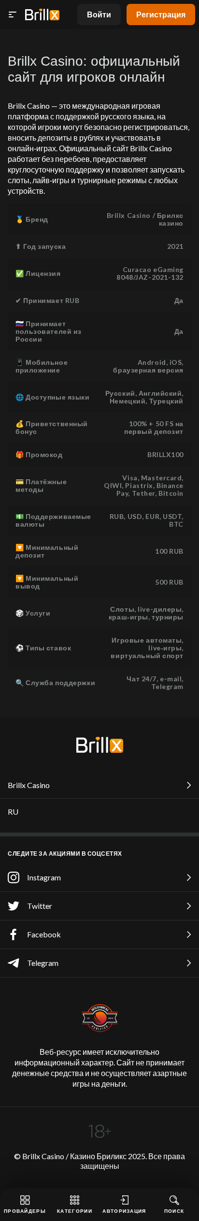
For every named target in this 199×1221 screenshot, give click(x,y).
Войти (99, 14)
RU (13, 811)
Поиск (174, 1211)
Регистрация (160, 14)
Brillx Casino (29, 785)
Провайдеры (25, 1211)
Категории (74, 1211)
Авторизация (124, 1211)
